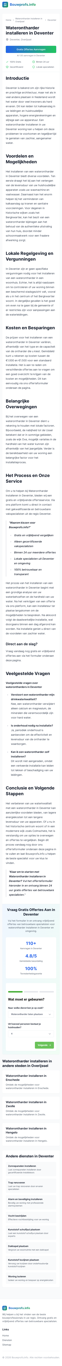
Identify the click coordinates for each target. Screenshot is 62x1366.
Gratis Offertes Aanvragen (31, 49)
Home (8, 20)
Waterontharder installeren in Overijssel (28, 20)
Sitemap (6, 1344)
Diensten (7, 1340)
